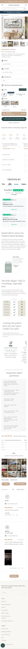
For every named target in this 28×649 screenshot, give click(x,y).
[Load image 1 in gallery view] (4, 44)
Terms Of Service (6, 634)
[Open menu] (3, 645)
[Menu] (2, 5)
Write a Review (21, 484)
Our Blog (4, 640)
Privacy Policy (5, 628)
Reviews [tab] (5, 480)
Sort (13, 489)
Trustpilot (23, 293)
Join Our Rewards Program (6, 617)
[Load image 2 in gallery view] (10, 44)
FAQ (3, 637)
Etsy (18, 293)
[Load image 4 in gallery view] (22, 44)
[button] (8, 49)
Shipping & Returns (6, 631)
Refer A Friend (5, 613)
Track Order (5, 610)
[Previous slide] (3, 352)
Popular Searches (6, 604)
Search (3, 607)
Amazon (14, 293)
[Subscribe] (24, 593)
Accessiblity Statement (7, 621)
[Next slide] (25, 352)
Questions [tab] (13, 480)
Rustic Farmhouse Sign (8, 52)
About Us (4, 601)
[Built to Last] (16, 44)
